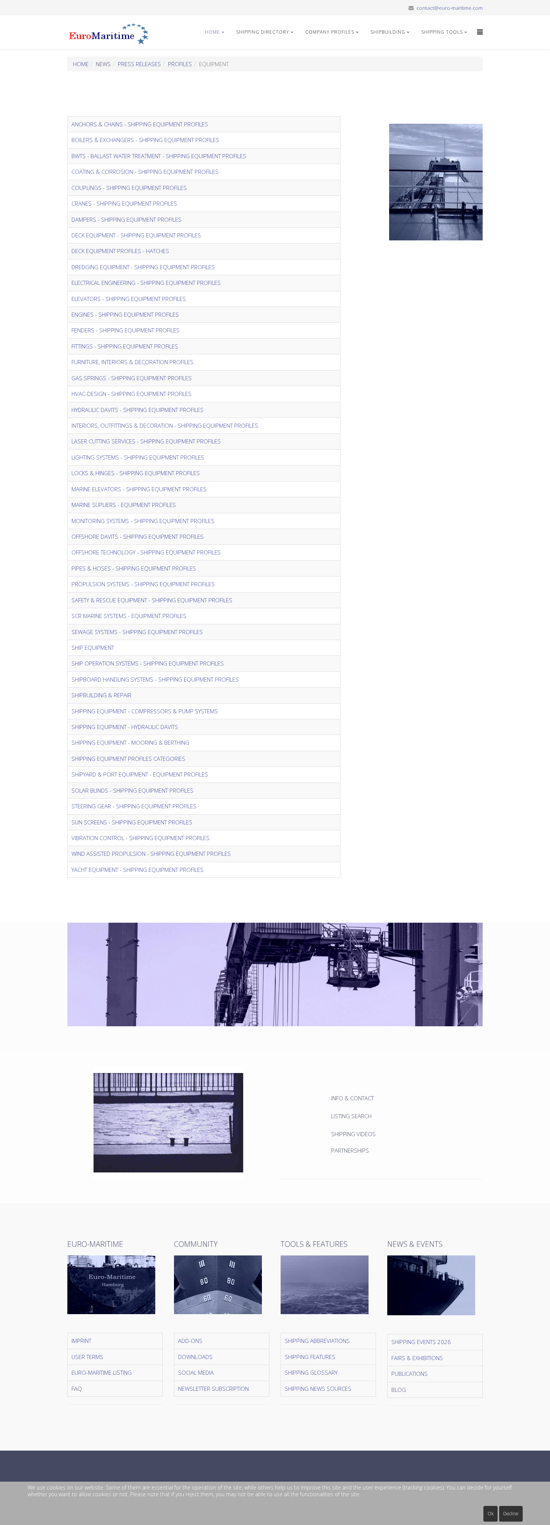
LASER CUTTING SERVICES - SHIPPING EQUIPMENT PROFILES (146, 441)
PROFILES (180, 64)
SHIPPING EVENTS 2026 (421, 1342)
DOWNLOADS (195, 1356)
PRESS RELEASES (139, 64)
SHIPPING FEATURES (310, 1356)
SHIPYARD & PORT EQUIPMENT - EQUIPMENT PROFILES (139, 774)
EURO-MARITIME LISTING (101, 1372)
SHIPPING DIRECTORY (262, 32)
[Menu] (478, 32)
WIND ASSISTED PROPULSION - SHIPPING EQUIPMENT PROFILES (151, 853)
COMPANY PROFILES (329, 32)
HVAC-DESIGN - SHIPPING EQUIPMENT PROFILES (131, 393)
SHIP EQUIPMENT (92, 647)
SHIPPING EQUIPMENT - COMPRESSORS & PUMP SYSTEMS (144, 711)
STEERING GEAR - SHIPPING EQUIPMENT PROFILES (133, 806)
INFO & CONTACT (353, 1098)
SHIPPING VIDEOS (353, 1134)
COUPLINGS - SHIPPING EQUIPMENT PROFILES (129, 187)
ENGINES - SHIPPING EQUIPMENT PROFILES (125, 314)
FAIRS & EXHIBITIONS (417, 1358)
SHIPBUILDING (387, 32)
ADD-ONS (190, 1340)
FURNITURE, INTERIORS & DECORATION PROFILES (132, 362)
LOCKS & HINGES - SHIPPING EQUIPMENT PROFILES (135, 473)
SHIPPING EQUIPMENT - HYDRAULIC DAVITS (124, 727)
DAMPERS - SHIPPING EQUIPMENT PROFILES (126, 219)
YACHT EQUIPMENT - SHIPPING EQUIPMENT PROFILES (137, 869)
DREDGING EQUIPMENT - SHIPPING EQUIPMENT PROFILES (143, 267)
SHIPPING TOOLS (442, 32)
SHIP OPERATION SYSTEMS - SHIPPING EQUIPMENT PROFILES (147, 663)
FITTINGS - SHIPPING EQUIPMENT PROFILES (124, 346)
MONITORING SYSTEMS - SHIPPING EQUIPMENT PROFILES (142, 521)
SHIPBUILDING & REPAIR (101, 695)
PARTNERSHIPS (350, 1150)
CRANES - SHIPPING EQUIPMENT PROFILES (124, 203)
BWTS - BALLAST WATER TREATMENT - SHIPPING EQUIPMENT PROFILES (158, 156)
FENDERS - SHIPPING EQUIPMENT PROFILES (125, 330)
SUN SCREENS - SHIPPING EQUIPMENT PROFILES (131, 822)
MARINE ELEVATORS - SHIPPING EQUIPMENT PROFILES (139, 489)
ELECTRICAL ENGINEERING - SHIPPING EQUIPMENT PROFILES (146, 282)
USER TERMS (87, 1356)
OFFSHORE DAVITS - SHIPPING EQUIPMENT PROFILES (137, 536)
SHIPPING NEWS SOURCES (318, 1388)
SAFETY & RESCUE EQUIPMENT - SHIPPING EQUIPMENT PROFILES (151, 600)
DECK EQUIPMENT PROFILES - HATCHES (120, 251)
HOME (212, 32)
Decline (511, 1513)
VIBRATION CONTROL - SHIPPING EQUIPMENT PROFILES (140, 838)
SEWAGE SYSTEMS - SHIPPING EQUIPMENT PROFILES (137, 632)
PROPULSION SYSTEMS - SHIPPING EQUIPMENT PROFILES (143, 584)
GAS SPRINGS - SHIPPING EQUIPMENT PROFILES (131, 378)
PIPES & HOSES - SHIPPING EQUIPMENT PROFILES (133, 568)
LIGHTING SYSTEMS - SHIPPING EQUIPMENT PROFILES (137, 457)
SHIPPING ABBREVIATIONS (317, 1340)
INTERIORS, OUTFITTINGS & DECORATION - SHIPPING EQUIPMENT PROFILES (164, 425)
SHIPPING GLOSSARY (311, 1372)
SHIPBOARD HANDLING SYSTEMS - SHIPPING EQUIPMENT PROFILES (155, 679)
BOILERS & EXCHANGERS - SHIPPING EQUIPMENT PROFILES (145, 140)
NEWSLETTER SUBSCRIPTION (213, 1388)
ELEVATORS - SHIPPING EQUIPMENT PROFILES (128, 298)
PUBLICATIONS (409, 1373)
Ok (491, 1513)
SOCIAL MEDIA (196, 1372)
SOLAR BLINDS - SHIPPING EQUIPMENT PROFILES (132, 790)
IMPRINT (81, 1340)
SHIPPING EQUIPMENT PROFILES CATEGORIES (128, 758)
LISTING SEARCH (351, 1116)
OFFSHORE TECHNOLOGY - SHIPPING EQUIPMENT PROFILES (146, 552)
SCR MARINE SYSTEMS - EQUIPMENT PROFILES (128, 615)
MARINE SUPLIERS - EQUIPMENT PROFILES (123, 504)
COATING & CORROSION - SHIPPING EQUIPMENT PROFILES (145, 171)
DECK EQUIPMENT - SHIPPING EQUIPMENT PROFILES (136, 235)
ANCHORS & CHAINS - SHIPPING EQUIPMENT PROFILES (139, 124)
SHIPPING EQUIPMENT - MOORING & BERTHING (130, 742)
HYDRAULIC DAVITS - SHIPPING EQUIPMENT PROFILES (137, 409)
